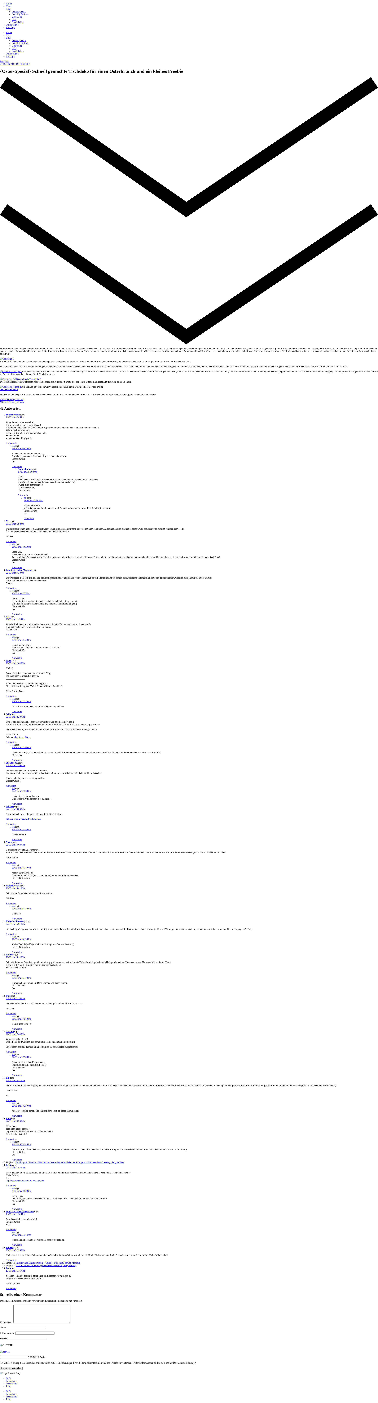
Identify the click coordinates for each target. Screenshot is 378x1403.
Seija (8, 714)
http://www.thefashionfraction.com (23, 819)
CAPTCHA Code (36, 1357)
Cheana (10, 1031)
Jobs (8, 1386)
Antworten (11, 443)
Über (8, 6)
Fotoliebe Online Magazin (19, 570)
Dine (8, 996)
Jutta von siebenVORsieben (20, 1211)
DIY (14, 19)
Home (9, 3)
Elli (7, 1078)
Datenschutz (11, 1383)
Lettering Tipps (19, 11)
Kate (8, 1118)
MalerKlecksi (12, 885)
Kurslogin (10, 27)
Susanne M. (12, 763)
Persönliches (17, 22)
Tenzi (8, 660)
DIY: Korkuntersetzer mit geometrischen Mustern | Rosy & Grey (46, 1265)
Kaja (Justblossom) (15, 921)
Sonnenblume (13, 414)
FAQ (8, 1378)
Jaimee (9, 954)
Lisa (8, 616)
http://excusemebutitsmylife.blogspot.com (25, 1180)
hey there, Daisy (22, 737)
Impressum (11, 1381)
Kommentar (6, 1322)
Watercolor (17, 17)
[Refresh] (5, 1352)
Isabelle (9, 1247)
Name (3, 1327)
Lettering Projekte (20, 14)
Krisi (8, 1165)
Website (3, 1338)
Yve (8, 521)
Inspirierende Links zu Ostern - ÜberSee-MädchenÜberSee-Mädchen (48, 1263)
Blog (8, 9)
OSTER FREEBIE (9, 389)
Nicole (9, 842)
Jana (8, 1268)
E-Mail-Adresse (7, 1333)
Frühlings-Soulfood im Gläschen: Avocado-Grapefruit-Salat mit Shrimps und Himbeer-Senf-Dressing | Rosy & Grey (70, 1162)
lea (13, 446)
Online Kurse (12, 25)
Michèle (10, 806)
